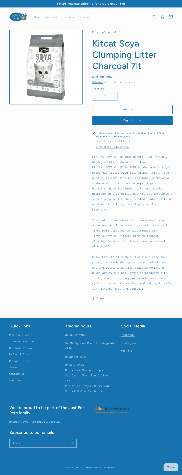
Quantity (98, 88)
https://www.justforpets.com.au (35, 421)
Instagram (128, 343)
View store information (113, 146)
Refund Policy (19, 354)
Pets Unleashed (85, 467)
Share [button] (100, 298)
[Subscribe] (72, 443)
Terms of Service (21, 341)
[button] (52, 17)
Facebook (128, 335)
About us (15, 380)
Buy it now (132, 120)
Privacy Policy (20, 361)
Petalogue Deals (20, 334)
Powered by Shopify (105, 467)
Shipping (97, 82)
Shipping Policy (20, 347)
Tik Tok (127, 351)
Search (14, 367)
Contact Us (17, 373)
